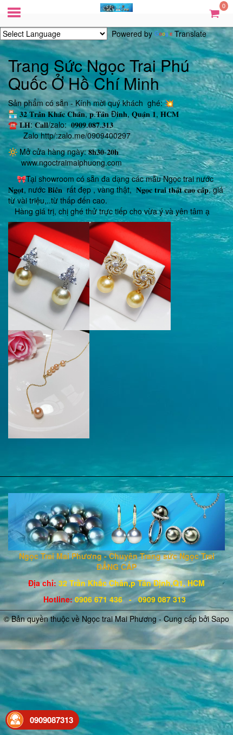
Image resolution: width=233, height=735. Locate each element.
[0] (214, 13)
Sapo (220, 618)
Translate (190, 33)
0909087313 (51, 720)
